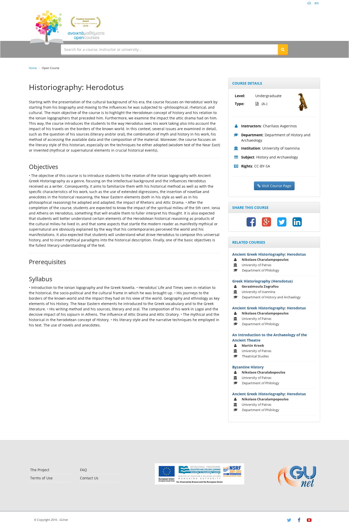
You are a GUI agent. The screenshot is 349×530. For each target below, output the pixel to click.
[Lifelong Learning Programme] (199, 473)
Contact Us (89, 478)
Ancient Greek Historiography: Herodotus (269, 254)
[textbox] (169, 49)
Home (33, 68)
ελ (309, 3)
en (317, 3)
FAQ (83, 469)
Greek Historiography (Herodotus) (262, 281)
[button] (283, 49)
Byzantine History (248, 367)
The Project (39, 469)
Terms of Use (41, 478)
